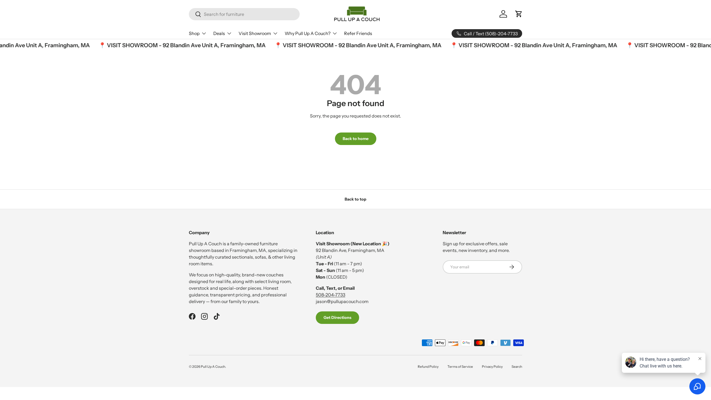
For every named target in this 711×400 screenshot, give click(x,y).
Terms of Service (460, 366)
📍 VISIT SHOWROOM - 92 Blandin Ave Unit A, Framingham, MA (179, 45)
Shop (194, 33)
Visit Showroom (255, 33)
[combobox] (244, 14)
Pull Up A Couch (213, 366)
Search (517, 366)
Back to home (356, 138)
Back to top (355, 199)
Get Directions (337, 317)
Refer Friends (358, 33)
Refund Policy (428, 366)
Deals (219, 33)
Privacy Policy (492, 366)
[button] (519, 14)
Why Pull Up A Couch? (308, 33)
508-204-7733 (330, 295)
